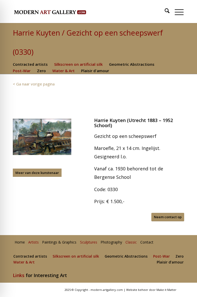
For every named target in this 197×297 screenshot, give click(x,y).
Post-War (22, 70)
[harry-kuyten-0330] (42, 137)
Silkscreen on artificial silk (78, 64)
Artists (33, 242)
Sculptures (88, 242)
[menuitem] (165, 11)
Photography (111, 242)
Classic (131, 242)
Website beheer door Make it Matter (151, 290)
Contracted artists (30, 64)
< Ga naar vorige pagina (34, 83)
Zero (41, 70)
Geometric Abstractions (131, 64)
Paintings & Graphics (59, 242)
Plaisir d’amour (170, 262)
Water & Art (63, 70)
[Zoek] (165, 11)
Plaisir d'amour (95, 70)
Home (20, 242)
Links (18, 275)
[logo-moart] (63, 11)
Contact (146, 242)
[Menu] (177, 11)
